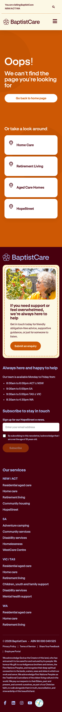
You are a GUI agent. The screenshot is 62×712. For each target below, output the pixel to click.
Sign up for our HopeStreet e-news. (24, 419)
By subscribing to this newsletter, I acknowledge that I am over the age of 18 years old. (33, 437)
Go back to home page (31, 98)
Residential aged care (17, 485)
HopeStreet (10, 509)
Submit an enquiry (26, 346)
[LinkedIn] (13, 702)
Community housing (16, 503)
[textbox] (31, 427)
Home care (10, 491)
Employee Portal (13, 651)
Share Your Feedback (49, 646)
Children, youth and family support (26, 584)
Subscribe (15, 447)
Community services (16, 531)
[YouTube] (29, 702)
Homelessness (12, 543)
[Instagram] (21, 702)
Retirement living (14, 497)
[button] (53, 6)
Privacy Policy (9, 646)
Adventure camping (16, 525)
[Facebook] (5, 702)
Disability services (15, 537)
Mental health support (17, 596)
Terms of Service (28, 646)
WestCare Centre (14, 549)
